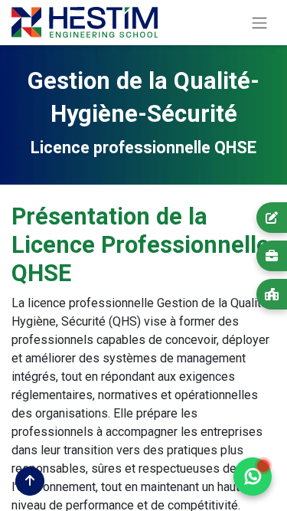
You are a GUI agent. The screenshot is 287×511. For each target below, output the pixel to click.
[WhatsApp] (252, 476)
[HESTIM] (271, 294)
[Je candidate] (271, 217)
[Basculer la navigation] (259, 22)
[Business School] (271, 256)
